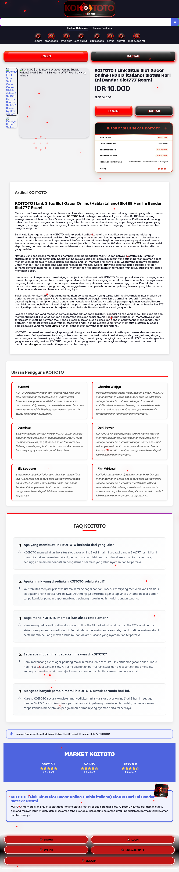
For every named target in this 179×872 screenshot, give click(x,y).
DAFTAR (133, 56)
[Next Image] (86, 103)
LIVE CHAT (92, 861)
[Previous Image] (22, 103)
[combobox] (85, 22)
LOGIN (46, 56)
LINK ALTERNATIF (135, 851)
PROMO (48, 839)
